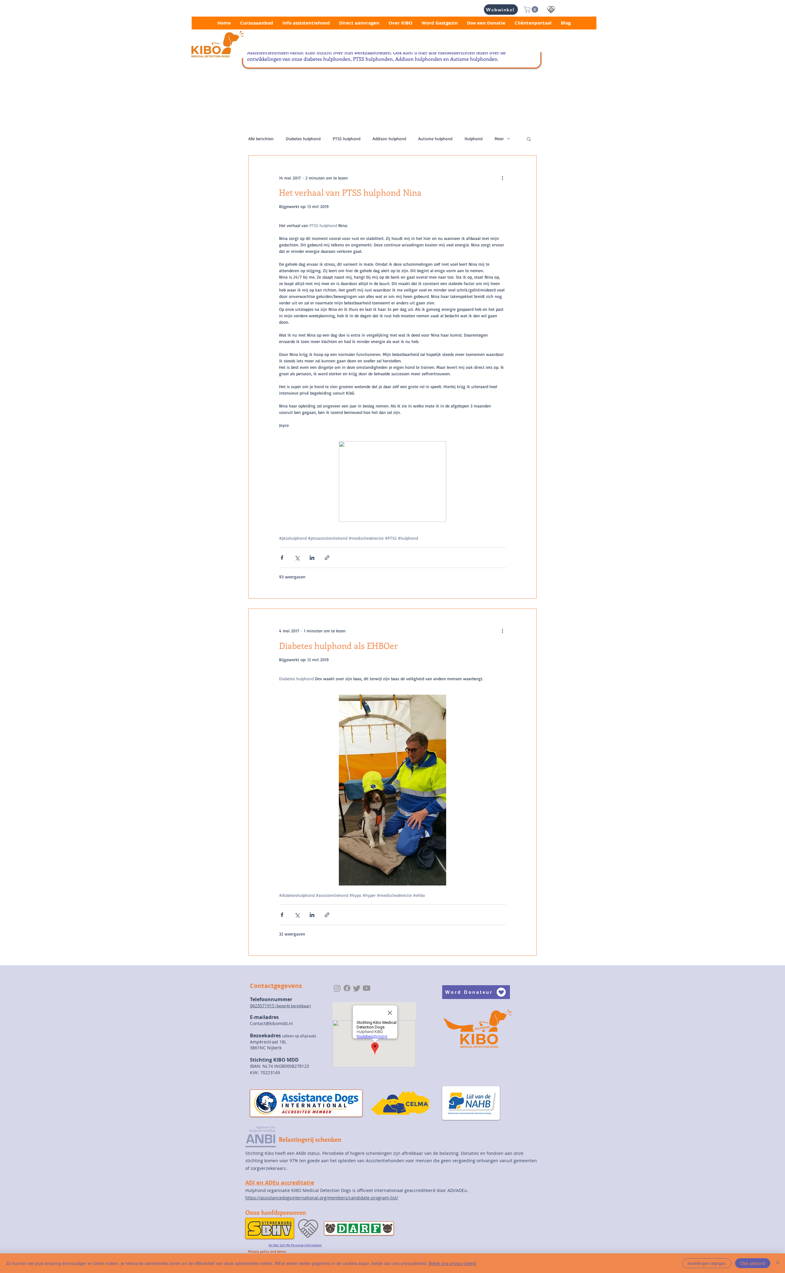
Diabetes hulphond (303, 138)
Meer (499, 138)
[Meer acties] (502, 177)
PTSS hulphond (346, 138)
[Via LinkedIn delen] (312, 558)
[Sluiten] (777, 1263)
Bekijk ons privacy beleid (452, 1263)
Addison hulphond (389, 138)
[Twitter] (356, 988)
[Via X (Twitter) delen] (297, 558)
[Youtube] (366, 988)
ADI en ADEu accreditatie (279, 1182)
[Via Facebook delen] (282, 558)
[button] (532, 9)
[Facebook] (347, 988)
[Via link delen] (327, 558)
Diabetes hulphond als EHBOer (338, 645)
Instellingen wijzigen (706, 1263)
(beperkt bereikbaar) (293, 1005)
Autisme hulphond (435, 138)
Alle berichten (261, 138)
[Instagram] (337, 988)
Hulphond (473, 138)
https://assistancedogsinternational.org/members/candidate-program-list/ (321, 1198)
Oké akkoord (752, 1263)
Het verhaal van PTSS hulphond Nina (350, 192)
